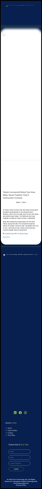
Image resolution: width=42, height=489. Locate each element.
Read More (6, 237)
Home (10, 428)
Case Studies (12, 430)
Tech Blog (11, 435)
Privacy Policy (21, 485)
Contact (10, 433)
